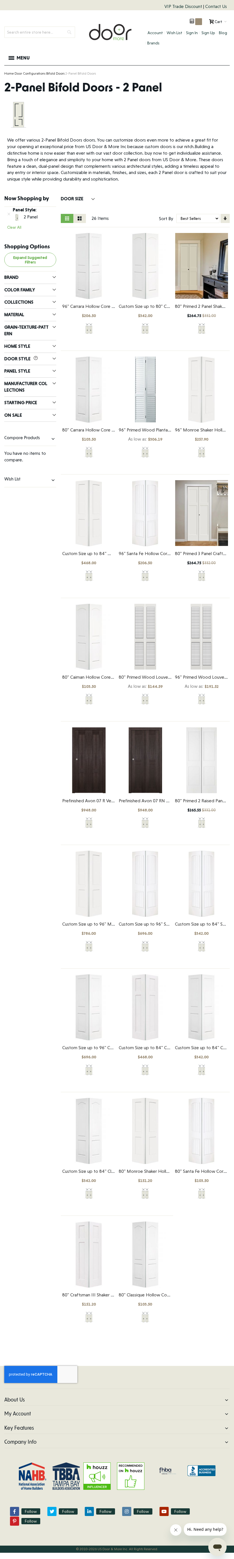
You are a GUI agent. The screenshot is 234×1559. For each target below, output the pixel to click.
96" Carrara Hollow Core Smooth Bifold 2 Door (108, 306)
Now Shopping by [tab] (26, 198)
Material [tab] (14, 314)
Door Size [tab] (72, 198)
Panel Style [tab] (17, 371)
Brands (153, 43)
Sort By (166, 218)
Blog (223, 32)
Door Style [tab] (18, 358)
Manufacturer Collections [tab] (25, 387)
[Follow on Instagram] (126, 1511)
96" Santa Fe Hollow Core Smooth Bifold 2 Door (167, 553)
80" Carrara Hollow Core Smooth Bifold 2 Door (108, 430)
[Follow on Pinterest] (14, 1521)
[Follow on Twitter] (52, 1511)
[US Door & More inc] (110, 32)
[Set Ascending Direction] (225, 218)
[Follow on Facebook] (14, 1511)
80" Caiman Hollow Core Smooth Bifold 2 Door (109, 677)
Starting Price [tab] (20, 402)
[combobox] (39, 32)
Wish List (174, 32)
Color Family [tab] (19, 289)
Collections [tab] (18, 302)
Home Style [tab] (17, 346)
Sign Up (208, 32)
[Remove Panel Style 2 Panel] (9, 214)
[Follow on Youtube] (164, 1511)
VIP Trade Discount (183, 6)
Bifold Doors (55, 73)
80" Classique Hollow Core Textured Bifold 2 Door (168, 1295)
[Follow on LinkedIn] (89, 1511)
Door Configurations (30, 73)
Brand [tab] (11, 277)
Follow (31, 1511)
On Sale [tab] (13, 415)
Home (9, 73)
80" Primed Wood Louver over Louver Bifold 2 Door (171, 677)
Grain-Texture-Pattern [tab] (26, 330)
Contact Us (216, 6)
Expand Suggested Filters (30, 259)
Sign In (192, 32)
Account (155, 32)
